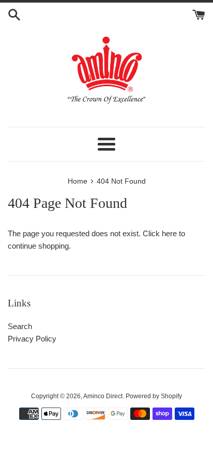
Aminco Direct (103, 396)
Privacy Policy (32, 338)
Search (20, 326)
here (169, 233)
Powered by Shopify (154, 396)
